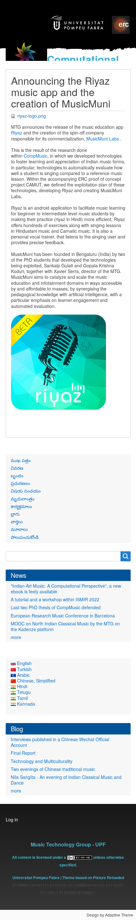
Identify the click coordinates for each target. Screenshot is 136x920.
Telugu (23, 692)
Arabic (23, 675)
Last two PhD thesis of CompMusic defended (56, 607)
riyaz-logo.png (31, 116)
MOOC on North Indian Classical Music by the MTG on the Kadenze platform (65, 626)
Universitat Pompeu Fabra (35, 877)
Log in (12, 819)
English (24, 663)
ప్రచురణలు (20, 483)
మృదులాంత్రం (22, 498)
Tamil (22, 698)
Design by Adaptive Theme (110, 914)
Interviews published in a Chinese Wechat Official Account (60, 742)
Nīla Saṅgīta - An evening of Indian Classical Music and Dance (66, 780)
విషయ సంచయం (26, 490)
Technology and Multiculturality (41, 761)
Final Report (23, 753)
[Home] (26, 57)
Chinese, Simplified (35, 680)
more (16, 637)
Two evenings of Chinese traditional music (53, 769)
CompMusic (35, 156)
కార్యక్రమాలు (21, 506)
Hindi (21, 686)
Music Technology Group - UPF (68, 844)
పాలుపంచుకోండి (25, 537)
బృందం (17, 475)
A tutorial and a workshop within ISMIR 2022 (55, 599)
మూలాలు (19, 529)
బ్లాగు (15, 514)
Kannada (25, 704)
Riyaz (16, 132)
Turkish (24, 669)
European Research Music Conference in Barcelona (63, 615)
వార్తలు (17, 521)
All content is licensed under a (39, 857)
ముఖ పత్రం (21, 460)
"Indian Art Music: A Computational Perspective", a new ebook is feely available (66, 589)
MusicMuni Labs (102, 138)
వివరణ (17, 468)
